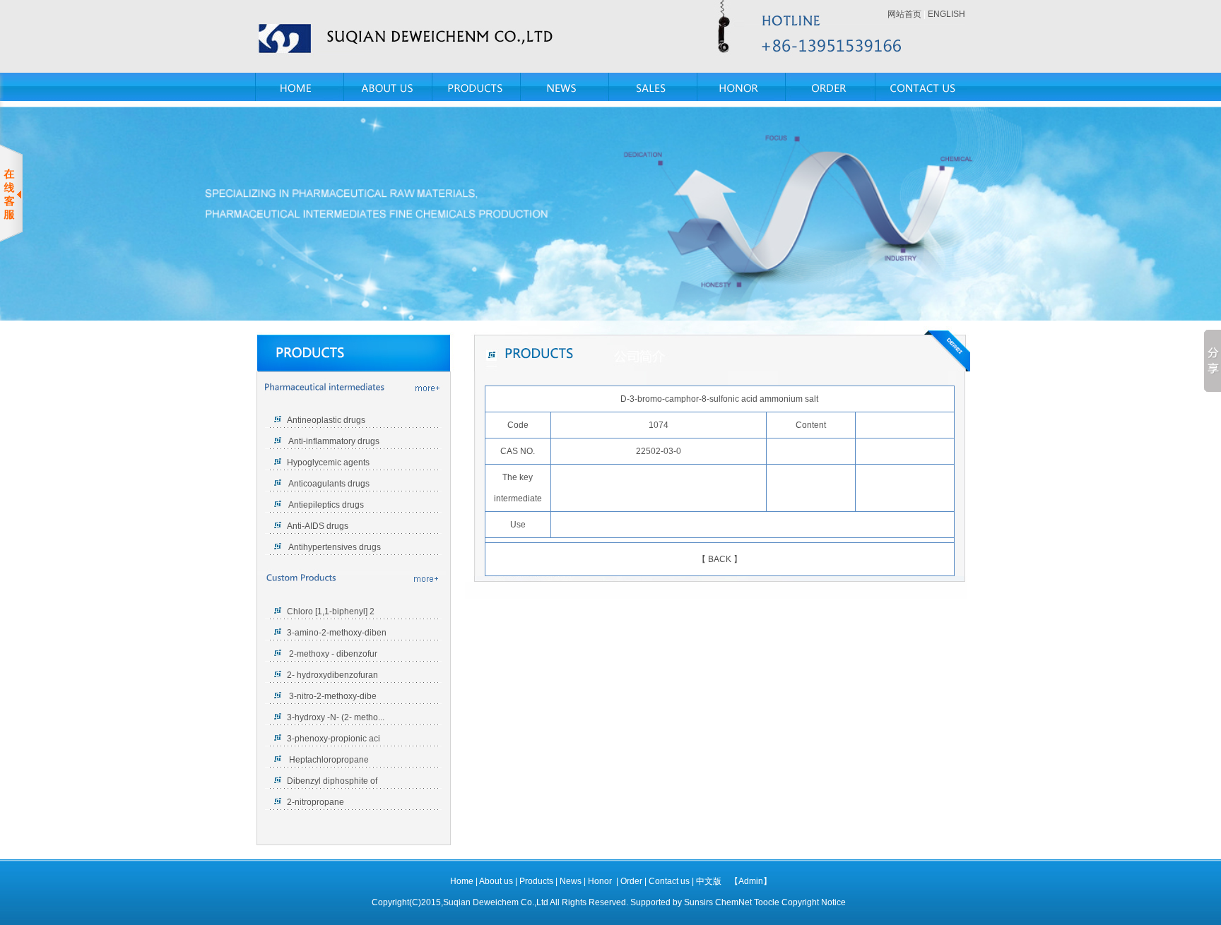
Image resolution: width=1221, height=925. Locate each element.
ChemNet (733, 902)
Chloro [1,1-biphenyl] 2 (330, 611)
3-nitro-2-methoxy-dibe (332, 696)
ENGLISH (946, 14)
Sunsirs (698, 902)
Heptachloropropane (328, 760)
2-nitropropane (315, 802)
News (572, 881)
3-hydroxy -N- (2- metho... (335, 717)
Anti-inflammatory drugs (333, 441)
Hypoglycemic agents (328, 462)
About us (497, 881)
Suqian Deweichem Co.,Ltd (495, 902)
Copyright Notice (813, 902)
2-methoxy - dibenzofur (332, 654)
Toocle (766, 902)
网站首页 (904, 14)
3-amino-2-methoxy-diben (337, 633)
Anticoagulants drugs (328, 484)
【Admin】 (751, 881)
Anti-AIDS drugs (317, 526)
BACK (719, 559)
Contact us (670, 881)
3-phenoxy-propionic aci (333, 739)
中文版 (708, 881)
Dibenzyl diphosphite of (332, 781)
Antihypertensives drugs (334, 547)
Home (461, 881)
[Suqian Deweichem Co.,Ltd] (412, 36)
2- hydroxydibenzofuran (332, 675)
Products (537, 881)
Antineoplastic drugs (326, 420)
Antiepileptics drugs (325, 505)
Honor (601, 881)
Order (632, 881)
